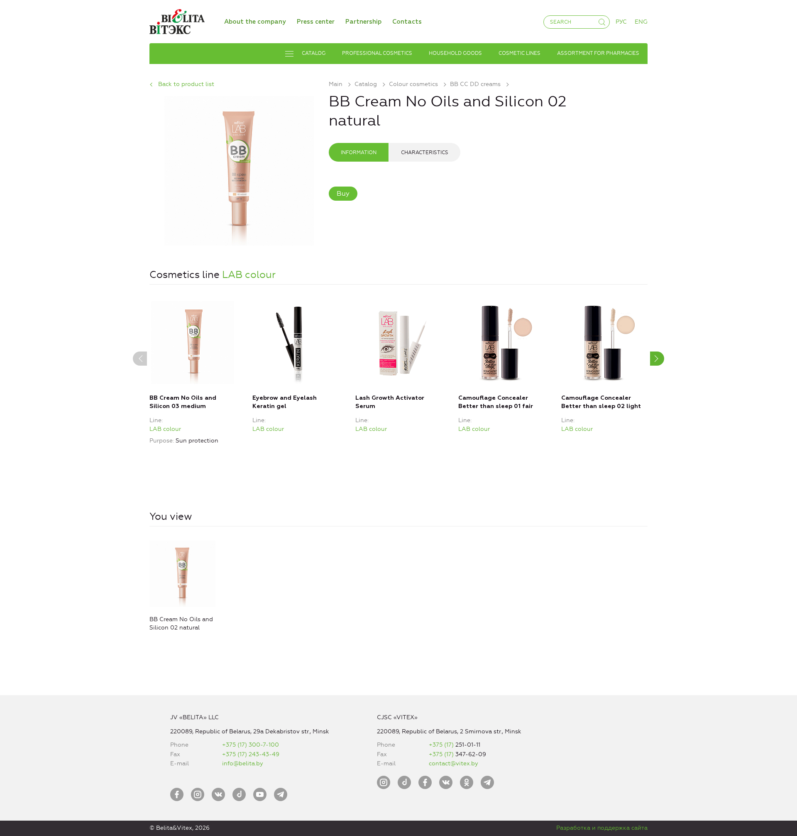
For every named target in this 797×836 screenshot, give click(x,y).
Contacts (407, 22)
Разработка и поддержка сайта (602, 827)
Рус (621, 21)
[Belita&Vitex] (177, 20)
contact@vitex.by (453, 763)
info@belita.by (242, 763)
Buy (343, 193)
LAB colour (249, 274)
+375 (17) (442, 744)
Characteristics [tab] (424, 152)
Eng (641, 21)
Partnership (363, 22)
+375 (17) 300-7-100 (250, 744)
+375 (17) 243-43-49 (250, 754)
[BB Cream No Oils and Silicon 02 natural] (239, 169)
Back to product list (186, 84)
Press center (316, 22)
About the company (255, 22)
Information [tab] (358, 152)
